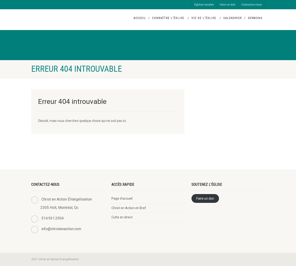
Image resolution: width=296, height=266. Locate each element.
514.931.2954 (52, 218)
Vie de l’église (203, 18)
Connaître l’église (168, 18)
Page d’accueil (122, 198)
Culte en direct (122, 217)
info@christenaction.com (61, 229)
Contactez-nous (251, 4)
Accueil (140, 18)
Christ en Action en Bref (128, 208)
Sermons (255, 18)
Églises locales (204, 4)
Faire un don (227, 4)
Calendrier (232, 18)
